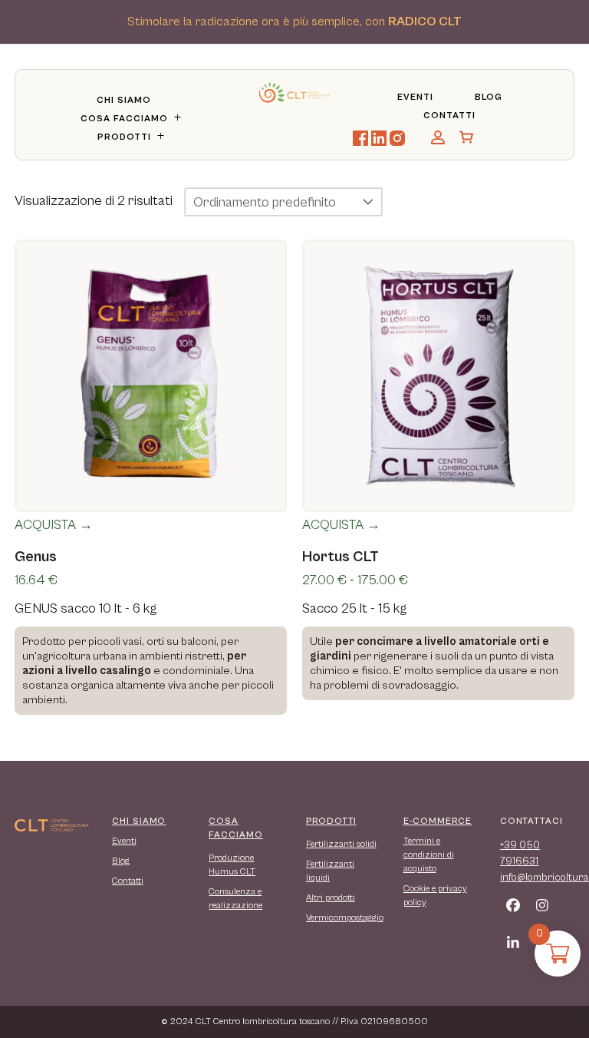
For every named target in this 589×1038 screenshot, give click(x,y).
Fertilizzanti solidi (341, 844)
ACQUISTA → (54, 525)
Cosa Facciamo (124, 119)
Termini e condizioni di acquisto (428, 855)
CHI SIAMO (139, 821)
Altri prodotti (330, 898)
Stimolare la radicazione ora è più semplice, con (294, 22)
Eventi (415, 97)
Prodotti (124, 137)
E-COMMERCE (437, 821)
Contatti (449, 116)
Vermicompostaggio (344, 918)
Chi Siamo (124, 100)
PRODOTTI (331, 821)
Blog (488, 97)
